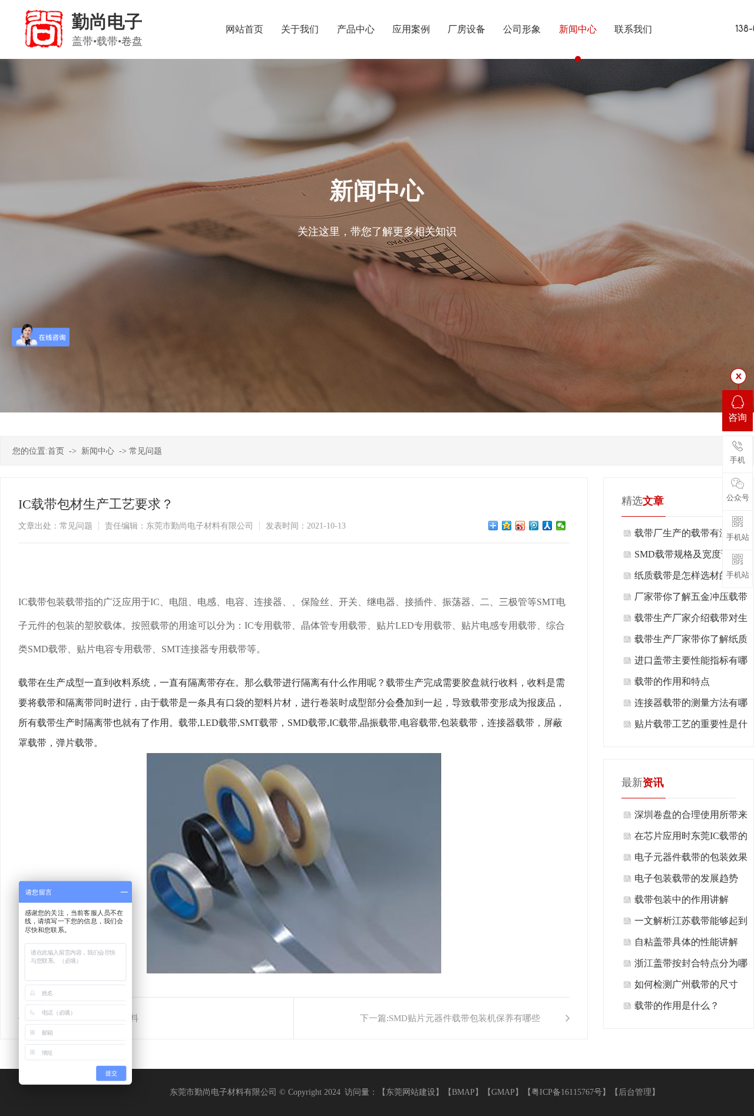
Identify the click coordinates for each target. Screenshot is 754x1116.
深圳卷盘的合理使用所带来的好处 (691, 818)
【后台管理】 (635, 1092)
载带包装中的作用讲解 (681, 899)
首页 (56, 451)
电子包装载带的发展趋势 (686, 878)
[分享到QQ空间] (507, 525)
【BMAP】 (463, 1092)
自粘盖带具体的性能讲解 (686, 942)
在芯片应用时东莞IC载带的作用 (691, 839)
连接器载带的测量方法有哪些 (691, 706)
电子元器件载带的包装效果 (691, 857)
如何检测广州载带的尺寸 (686, 984)
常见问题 (145, 451)
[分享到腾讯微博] (534, 525)
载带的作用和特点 (672, 681)
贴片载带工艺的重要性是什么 (691, 727)
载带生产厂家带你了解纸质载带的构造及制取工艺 (691, 642)
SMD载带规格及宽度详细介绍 (691, 557)
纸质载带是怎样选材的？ (686, 575)
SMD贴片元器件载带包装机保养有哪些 (464, 1018)
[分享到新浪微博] (520, 525)
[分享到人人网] (548, 525)
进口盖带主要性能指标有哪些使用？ (691, 663)
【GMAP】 (503, 1092)
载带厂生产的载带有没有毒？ (686, 536)
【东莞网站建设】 (411, 1092)
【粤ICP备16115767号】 (566, 1092)
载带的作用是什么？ (676, 1006)
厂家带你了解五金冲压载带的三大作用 (691, 599)
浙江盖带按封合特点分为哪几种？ (691, 966)
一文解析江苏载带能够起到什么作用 (691, 924)
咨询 (737, 417)
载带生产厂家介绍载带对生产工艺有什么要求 (691, 621)
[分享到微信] (561, 525)
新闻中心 (97, 451)
